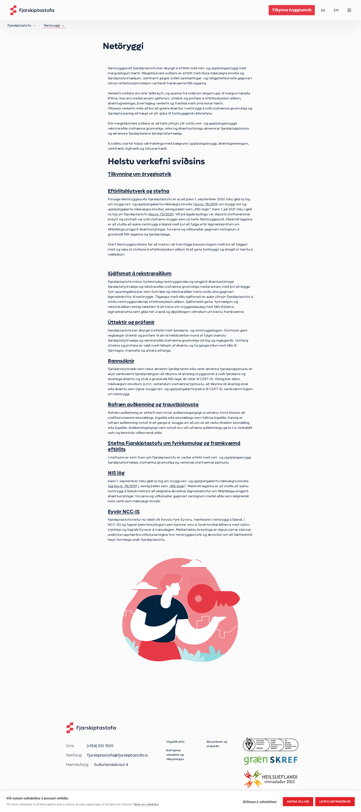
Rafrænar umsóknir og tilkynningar (175, 755)
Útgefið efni (175, 741)
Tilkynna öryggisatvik (291, 10)
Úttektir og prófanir (131, 322)
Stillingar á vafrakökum (260, 801)
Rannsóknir (121, 361)
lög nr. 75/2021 (161, 214)
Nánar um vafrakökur (146, 804)
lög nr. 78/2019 (206, 204)
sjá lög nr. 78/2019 (123, 486)
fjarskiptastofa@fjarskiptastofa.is (117, 755)
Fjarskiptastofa (19, 25)
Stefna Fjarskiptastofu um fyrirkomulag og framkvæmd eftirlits (174, 446)
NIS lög (116, 473)
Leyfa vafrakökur (335, 801)
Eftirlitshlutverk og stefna (138, 191)
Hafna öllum (298, 801)
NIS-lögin (177, 486)
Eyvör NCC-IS (124, 512)
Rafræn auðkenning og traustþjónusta (153, 404)
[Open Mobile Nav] (349, 10)
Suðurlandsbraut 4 (111, 765)
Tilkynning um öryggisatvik (139, 174)
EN (336, 10)
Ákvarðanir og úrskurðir (216, 744)
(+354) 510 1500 (100, 746)
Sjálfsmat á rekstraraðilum (140, 273)
